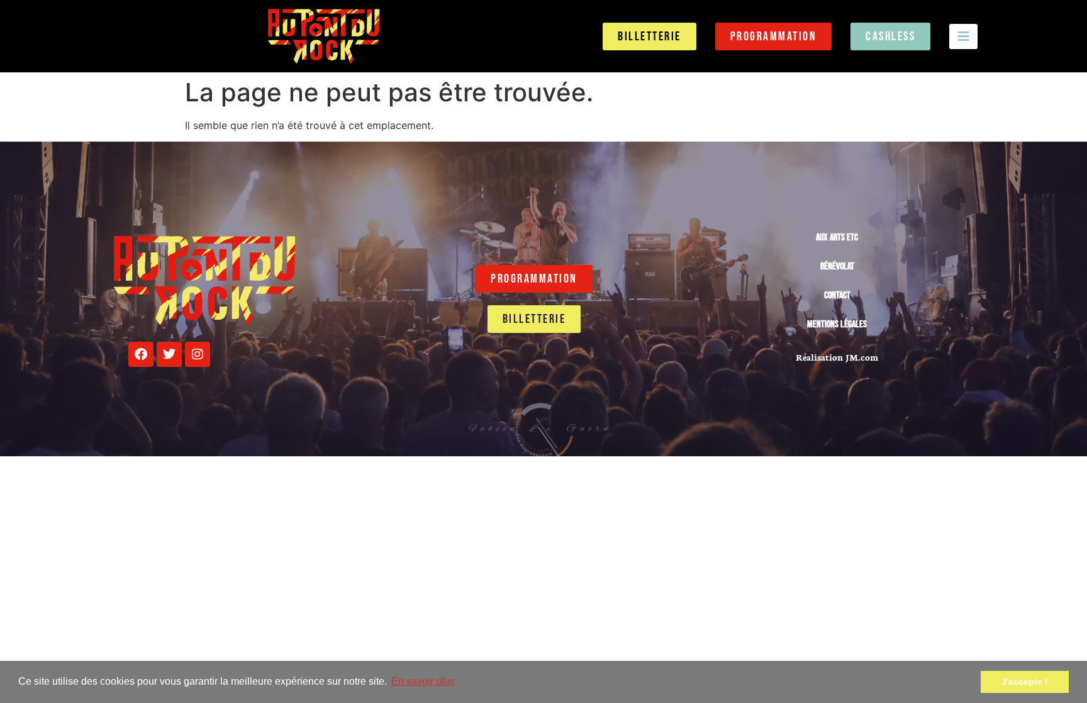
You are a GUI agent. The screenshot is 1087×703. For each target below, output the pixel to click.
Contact (837, 295)
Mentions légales (837, 324)
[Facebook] (140, 354)
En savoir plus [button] (423, 681)
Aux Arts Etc (837, 238)
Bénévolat (837, 267)
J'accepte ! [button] (1024, 682)
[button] (963, 36)
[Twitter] (169, 354)
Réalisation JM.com (837, 357)
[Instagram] (197, 354)
